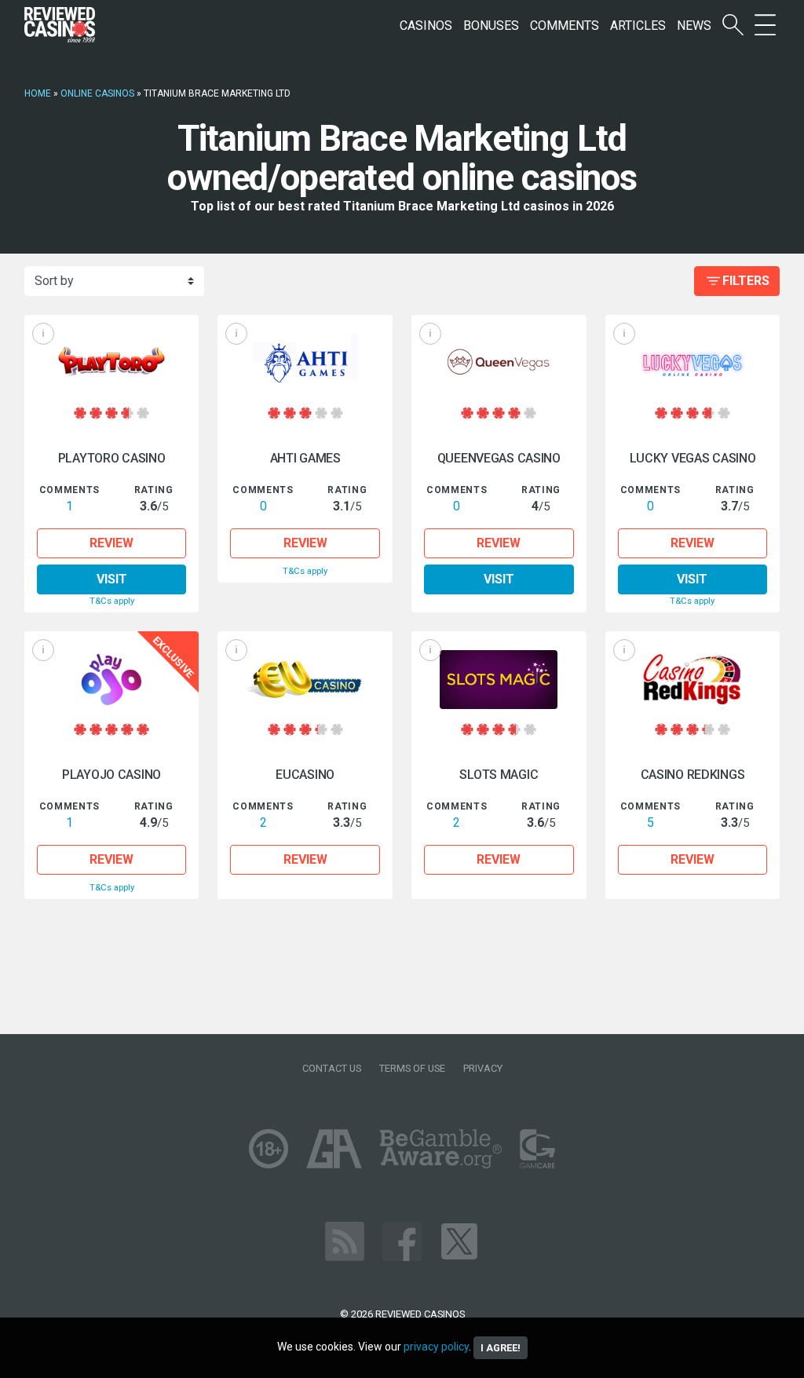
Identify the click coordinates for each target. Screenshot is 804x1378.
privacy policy (436, 1346)
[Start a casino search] (732, 25)
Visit (112, 579)
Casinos (426, 25)
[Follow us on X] (459, 1240)
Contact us (331, 1068)
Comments (564, 25)
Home (37, 93)
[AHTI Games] (305, 363)
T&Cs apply (112, 601)
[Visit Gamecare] (537, 1147)
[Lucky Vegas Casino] (693, 363)
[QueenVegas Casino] (499, 363)
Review (111, 542)
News (694, 25)
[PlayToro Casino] (112, 363)
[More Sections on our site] (765, 25)
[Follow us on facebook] (402, 1240)
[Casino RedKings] (693, 679)
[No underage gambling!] (268, 1147)
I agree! (501, 1348)
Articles (638, 25)
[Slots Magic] (499, 679)
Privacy (482, 1068)
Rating (154, 489)
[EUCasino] (305, 679)
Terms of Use (412, 1068)
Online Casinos (97, 93)
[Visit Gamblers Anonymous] (334, 1147)
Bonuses (491, 25)
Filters (745, 280)
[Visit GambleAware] (441, 1147)
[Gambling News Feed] (344, 1240)
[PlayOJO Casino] (112, 679)
